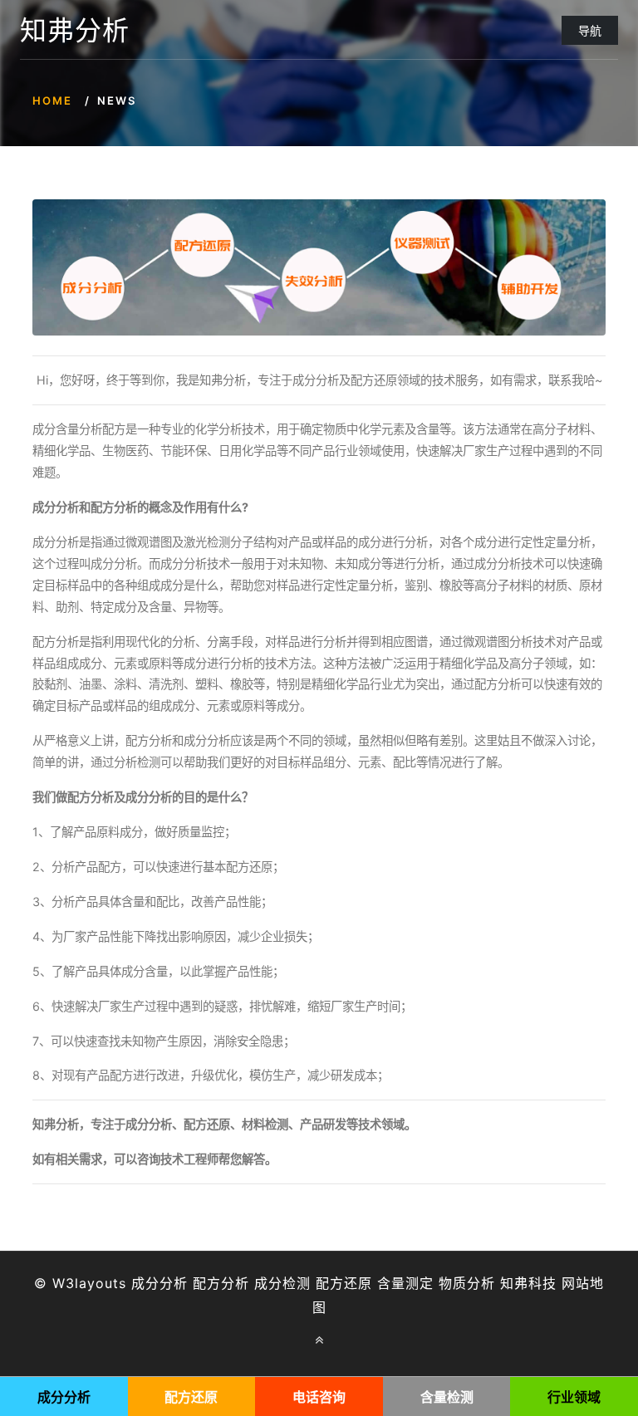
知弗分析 (75, 31)
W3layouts (89, 1283)
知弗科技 (528, 1283)
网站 (576, 1283)
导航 (589, 30)
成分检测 (282, 1283)
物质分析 (467, 1283)
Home (52, 100)
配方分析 (221, 1283)
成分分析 (159, 1283)
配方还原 (344, 1283)
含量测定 (405, 1283)
